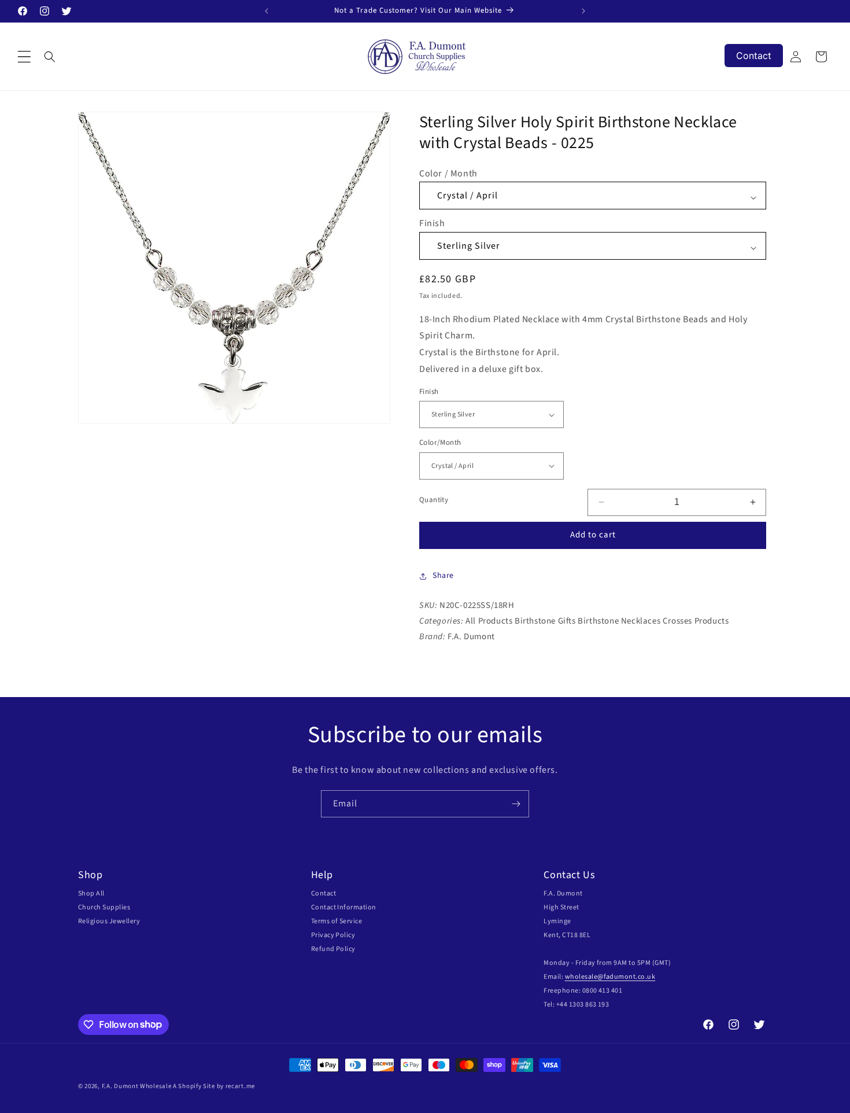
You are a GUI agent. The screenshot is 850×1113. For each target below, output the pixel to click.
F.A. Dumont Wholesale (137, 1086)
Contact (323, 893)
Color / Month (448, 173)
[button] (24, 56)
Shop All (91, 893)
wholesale (581, 977)
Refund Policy (333, 949)
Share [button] (443, 575)
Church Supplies (104, 907)
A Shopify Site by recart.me (214, 1086)
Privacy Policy (333, 935)
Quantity (433, 500)
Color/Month (440, 442)
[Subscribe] (516, 803)
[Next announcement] (583, 11)
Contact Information (343, 907)
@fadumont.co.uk (626, 977)
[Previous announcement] (266, 11)
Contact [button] (753, 55)
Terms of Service (337, 921)
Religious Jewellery (109, 921)
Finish (432, 224)
